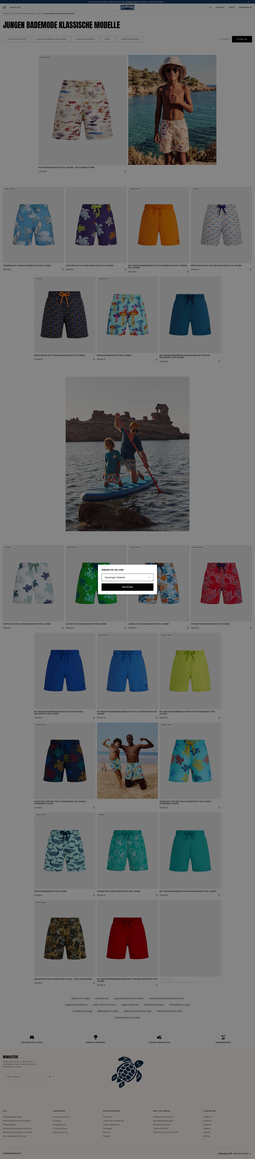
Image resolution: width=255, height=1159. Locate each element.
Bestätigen (127, 587)
